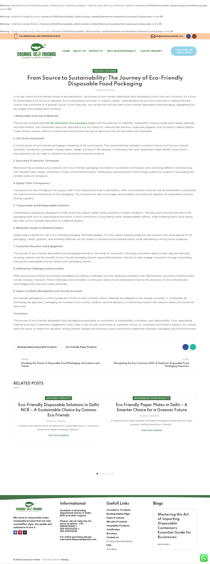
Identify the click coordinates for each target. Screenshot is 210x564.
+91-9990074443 (27, 36)
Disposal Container (105, 71)
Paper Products (115, 517)
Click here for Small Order (184, 51)
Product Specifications (120, 541)
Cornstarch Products (119, 509)
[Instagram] (25, 532)
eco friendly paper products (81, 347)
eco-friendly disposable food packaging (63, 122)
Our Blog (111, 549)
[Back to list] (105, 362)
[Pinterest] (20, 532)
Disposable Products (58, 398)
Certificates (113, 529)
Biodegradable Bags (118, 513)
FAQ (109, 545)
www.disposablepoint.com (80, 539)
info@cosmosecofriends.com (169, 36)
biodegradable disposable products (37, 347)
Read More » (164, 544)
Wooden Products (117, 521)
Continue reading (58, 435)
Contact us (113, 537)
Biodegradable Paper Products (151, 398)
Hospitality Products (118, 525)
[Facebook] (15, 532)
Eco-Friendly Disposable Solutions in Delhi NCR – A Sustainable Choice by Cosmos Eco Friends (58, 410)
